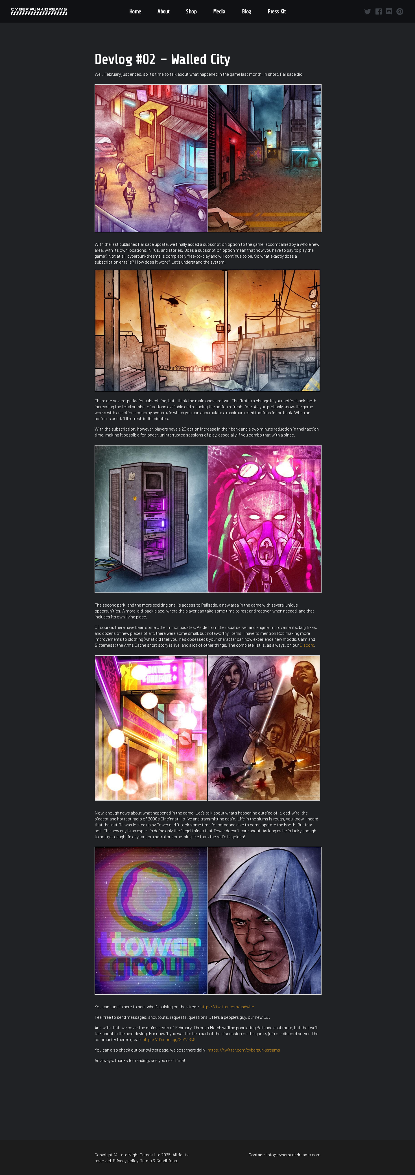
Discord (307, 645)
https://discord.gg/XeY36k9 (169, 1039)
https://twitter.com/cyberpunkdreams (244, 1049)
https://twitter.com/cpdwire (227, 1006)
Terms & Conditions (158, 1160)
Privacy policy (125, 1160)
